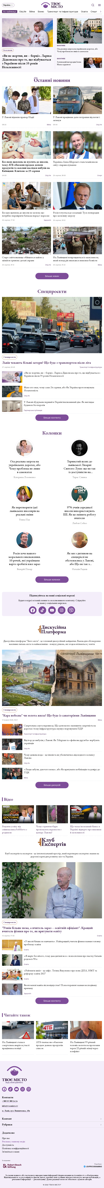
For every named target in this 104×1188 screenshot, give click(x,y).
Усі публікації (9, 11)
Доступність (8, 1144)
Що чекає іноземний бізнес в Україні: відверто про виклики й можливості (85, 829)
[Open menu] (99, 5)
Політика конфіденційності (15, 1148)
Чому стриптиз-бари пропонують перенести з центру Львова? (48, 829)
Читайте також (17, 1015)
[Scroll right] (99, 11)
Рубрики (7, 1124)
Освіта (84, 11)
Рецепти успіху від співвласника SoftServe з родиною (14, 829)
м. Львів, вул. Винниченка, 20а (16, 1110)
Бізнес (41, 11)
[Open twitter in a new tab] (71, 610)
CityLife (22, 11)
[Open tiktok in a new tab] (42, 610)
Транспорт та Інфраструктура (62, 11)
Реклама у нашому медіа (13, 1141)
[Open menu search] (92, 5)
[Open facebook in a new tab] (33, 610)
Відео (8, 799)
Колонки (52, 433)
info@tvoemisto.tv (10, 1106)
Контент (7, 1118)
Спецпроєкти (52, 291)
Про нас (6, 1138)
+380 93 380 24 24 (9, 1101)
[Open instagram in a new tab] (61, 610)
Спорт (94, 11)
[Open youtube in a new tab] (52, 610)
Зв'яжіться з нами (10, 1151)
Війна (32, 11)
